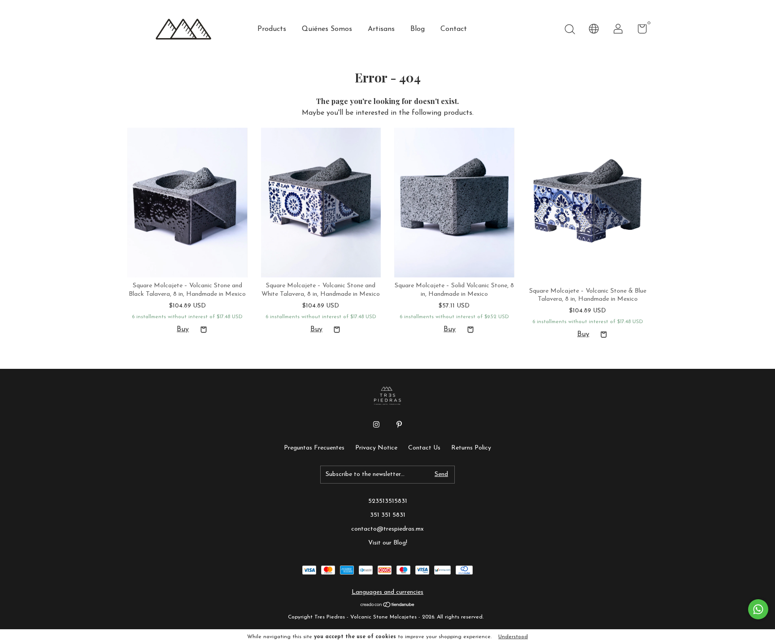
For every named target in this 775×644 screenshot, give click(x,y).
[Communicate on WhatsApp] (758, 609)
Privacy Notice (376, 448)
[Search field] (569, 30)
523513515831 (387, 501)
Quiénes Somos (327, 29)
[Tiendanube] (388, 605)
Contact (453, 29)
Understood (513, 637)
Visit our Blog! (387, 543)
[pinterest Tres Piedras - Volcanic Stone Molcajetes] (399, 424)
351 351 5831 (387, 515)
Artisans (381, 29)
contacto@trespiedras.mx (387, 529)
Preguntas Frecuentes (314, 448)
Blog (417, 29)
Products (271, 29)
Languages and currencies (387, 592)
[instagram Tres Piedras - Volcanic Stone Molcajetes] (376, 424)
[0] (639, 31)
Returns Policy (471, 448)
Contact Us (424, 448)
